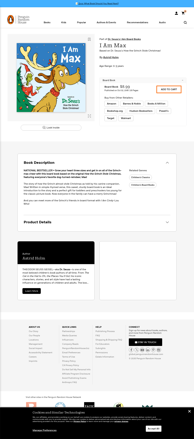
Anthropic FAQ (69, 382)
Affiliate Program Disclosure (76, 373)
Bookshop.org (115, 111)
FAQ (97, 335)
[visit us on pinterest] (153, 349)
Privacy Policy (69, 361)
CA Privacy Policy (70, 365)
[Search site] (185, 22)
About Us (34, 327)
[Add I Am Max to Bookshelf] (89, 39)
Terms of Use (68, 356)
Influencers (68, 339)
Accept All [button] (153, 428)
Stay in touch (146, 342)
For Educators (102, 344)
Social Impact (35, 348)
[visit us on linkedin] (147, 349)
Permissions (101, 352)
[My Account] (176, 12)
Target (110, 118)
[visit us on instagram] (158, 349)
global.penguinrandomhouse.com (146, 354)
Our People (34, 335)
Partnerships (68, 331)
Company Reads (70, 344)
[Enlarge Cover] (89, 115)
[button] (47, 22)
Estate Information (104, 356)
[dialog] (97, 423)
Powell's (164, 111)
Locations (34, 339)
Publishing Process (105, 331)
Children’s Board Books (142, 185)
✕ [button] (189, 411)
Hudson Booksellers (140, 111)
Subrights (100, 348)
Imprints (33, 361)
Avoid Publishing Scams (74, 378)
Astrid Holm (111, 57)
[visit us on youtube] (142, 349)
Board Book (143, 80)
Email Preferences (71, 352)
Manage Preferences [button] (45, 430)
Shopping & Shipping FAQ (108, 339)
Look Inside (53, 127)
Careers (33, 356)
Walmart (126, 118)
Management (35, 344)
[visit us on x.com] (136, 349)
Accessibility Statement (40, 352)
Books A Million (156, 103)
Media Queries (69, 335)
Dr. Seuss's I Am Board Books (124, 39)
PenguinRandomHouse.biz (75, 348)
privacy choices (121, 421)
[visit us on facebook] (131, 349)
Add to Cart (169, 89)
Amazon (111, 103)
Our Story (33, 331)
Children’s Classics (140, 177)
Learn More (33, 291)
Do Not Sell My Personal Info (76, 369)
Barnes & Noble (132, 103)
